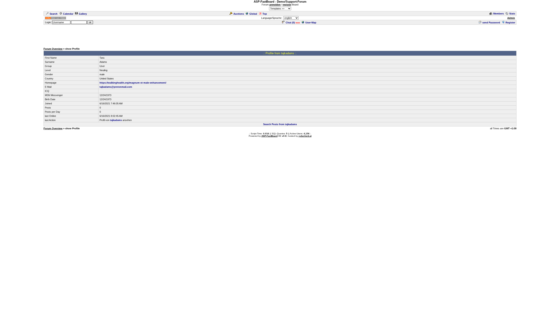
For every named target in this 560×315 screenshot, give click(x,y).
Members (498, 13)
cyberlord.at (305, 136)
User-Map (310, 22)
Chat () (290, 22)
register (287, 4)
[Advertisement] (280, 35)
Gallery (83, 13)
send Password (491, 22)
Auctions (238, 13)
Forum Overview (53, 48)
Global (253, 13)
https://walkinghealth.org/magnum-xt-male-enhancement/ (133, 82)
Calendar (68, 13)
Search (54, 13)
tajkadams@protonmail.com (116, 87)
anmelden (275, 4)
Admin (511, 18)
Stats (512, 13)
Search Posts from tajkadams (280, 124)
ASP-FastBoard (269, 136)
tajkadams (116, 120)
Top (264, 13)
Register (510, 22)
